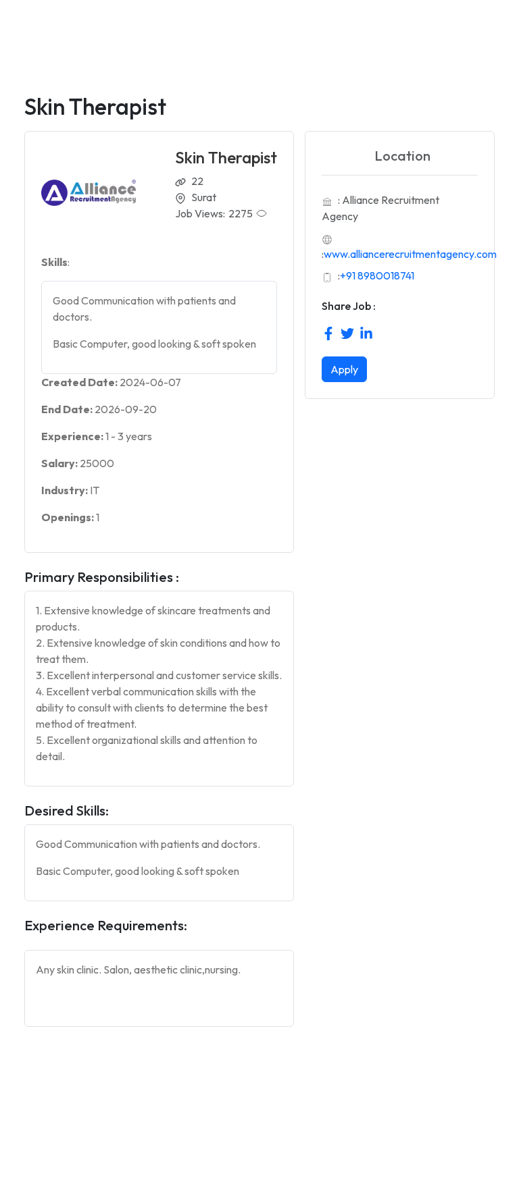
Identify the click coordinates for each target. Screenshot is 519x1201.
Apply (344, 369)
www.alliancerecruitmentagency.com (410, 254)
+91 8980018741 (377, 275)
